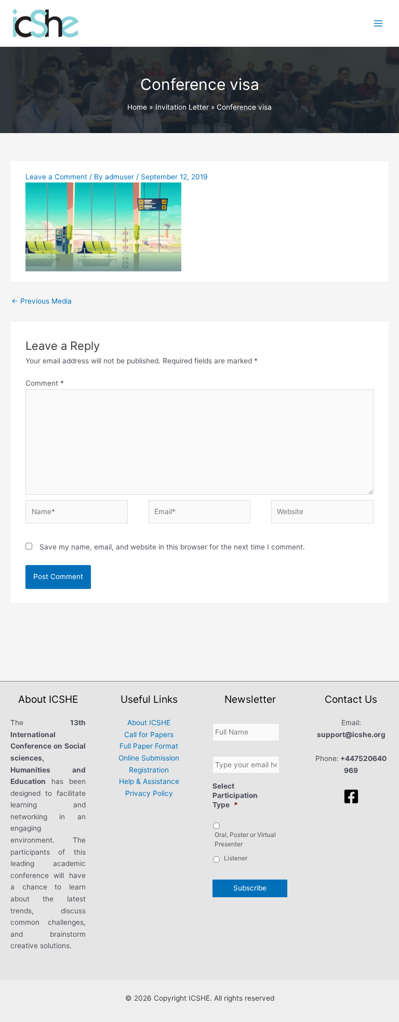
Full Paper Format (148, 746)
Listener (235, 858)
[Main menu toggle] (378, 23)
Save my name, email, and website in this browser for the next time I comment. (172, 547)
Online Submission (148, 758)
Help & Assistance (149, 781)
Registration (149, 770)
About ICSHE (148, 722)
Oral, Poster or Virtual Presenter (245, 839)
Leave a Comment (56, 177)
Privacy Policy (149, 793)
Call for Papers (149, 734)
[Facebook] (351, 796)
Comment (44, 383)
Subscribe (250, 888)
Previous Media (41, 301)
